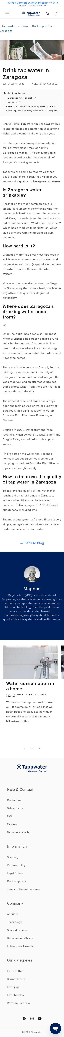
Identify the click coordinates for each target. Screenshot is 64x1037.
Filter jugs (13, 987)
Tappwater (9, 26)
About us (13, 914)
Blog (25, 26)
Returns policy (16, 865)
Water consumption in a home (30, 686)
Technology (14, 922)
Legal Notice (15, 873)
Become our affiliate (20, 938)
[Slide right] (40, 749)
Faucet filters (15, 971)
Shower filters (16, 979)
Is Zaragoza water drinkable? (21, 98)
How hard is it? (13, 102)
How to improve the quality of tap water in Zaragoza (31, 111)
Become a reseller (19, 832)
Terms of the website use (23, 889)
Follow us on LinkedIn (20, 946)
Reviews (12, 824)
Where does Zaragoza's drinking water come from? (31, 106)
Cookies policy (16, 881)
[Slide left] (24, 749)
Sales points (15, 808)
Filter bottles (15, 995)
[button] (7, 14)
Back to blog (34, 543)
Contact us (14, 800)
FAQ (9, 816)
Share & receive (17, 930)
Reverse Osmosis (18, 1003)
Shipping (12, 857)
